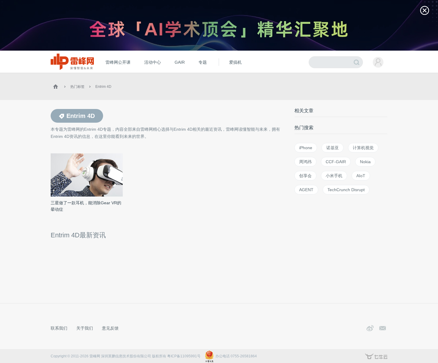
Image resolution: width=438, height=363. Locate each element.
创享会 (305, 175)
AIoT (360, 175)
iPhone (305, 147)
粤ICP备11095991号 (184, 356)
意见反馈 (110, 328)
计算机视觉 (363, 147)
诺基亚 (332, 147)
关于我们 (84, 328)
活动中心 (152, 62)
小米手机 (334, 175)
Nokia (365, 161)
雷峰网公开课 (118, 62)
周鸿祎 (305, 161)
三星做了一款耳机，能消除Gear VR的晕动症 (86, 206)
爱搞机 (235, 62)
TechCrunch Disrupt (346, 189)
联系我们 (59, 328)
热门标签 (77, 87)
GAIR (180, 62)
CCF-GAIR (336, 161)
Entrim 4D (103, 87)
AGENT (306, 189)
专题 (202, 62)
